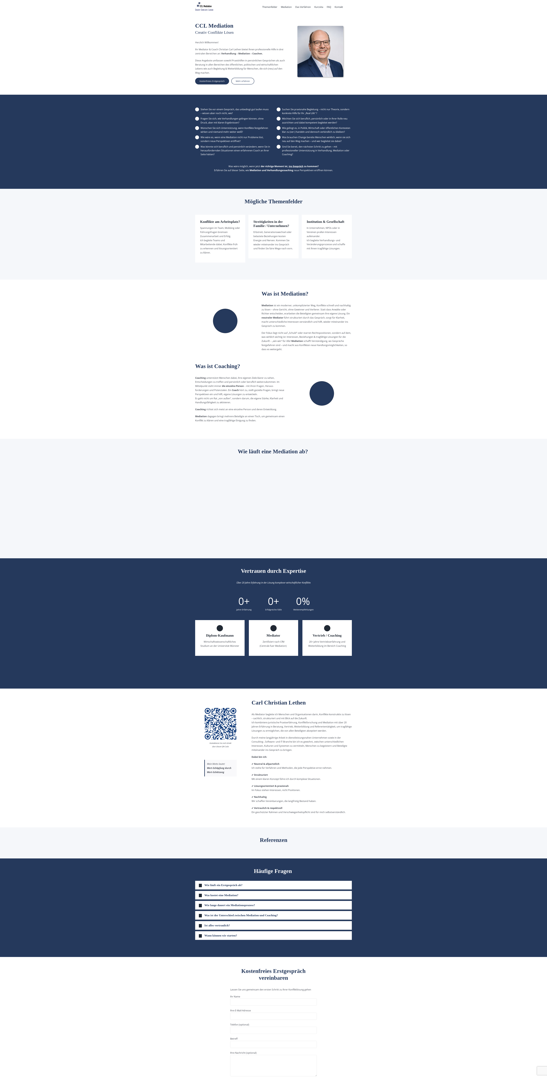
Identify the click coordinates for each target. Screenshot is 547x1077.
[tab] (273, 885)
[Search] (347, 6)
